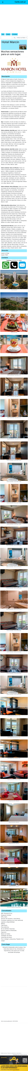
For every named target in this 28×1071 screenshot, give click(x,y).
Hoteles (8, 34)
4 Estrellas (14, 34)
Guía (3, 34)
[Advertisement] (14, 18)
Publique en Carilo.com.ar (20, 1054)
